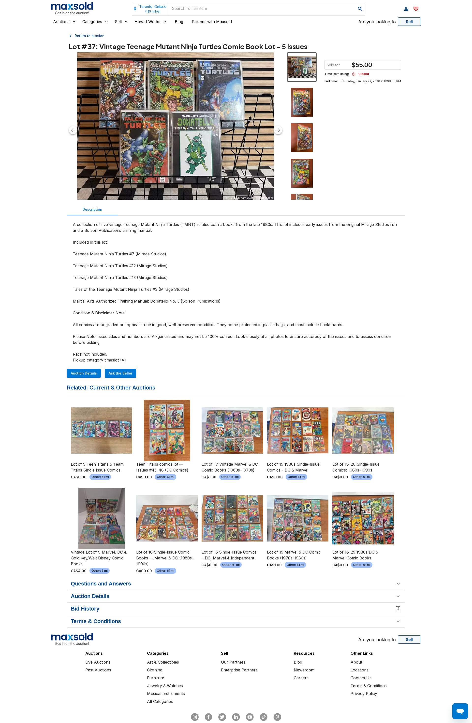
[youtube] (250, 717)
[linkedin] (236, 717)
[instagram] (195, 717)
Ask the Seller (120, 373)
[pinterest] (277, 717)
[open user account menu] (406, 9)
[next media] (278, 130)
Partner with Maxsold (212, 21)
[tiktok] (263, 717)
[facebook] (208, 717)
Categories (92, 21)
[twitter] (222, 717)
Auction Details (84, 373)
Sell (118, 21)
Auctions (61, 21)
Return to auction (89, 36)
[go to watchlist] (416, 9)
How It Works (147, 21)
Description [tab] (92, 209)
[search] (360, 9)
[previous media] (73, 130)
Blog (179, 21)
